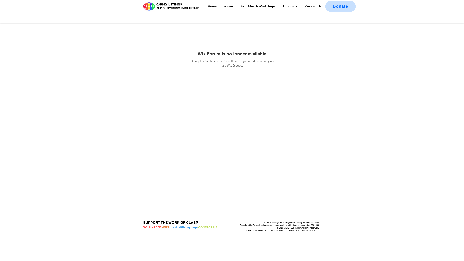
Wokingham (296, 228)
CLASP (287, 228)
